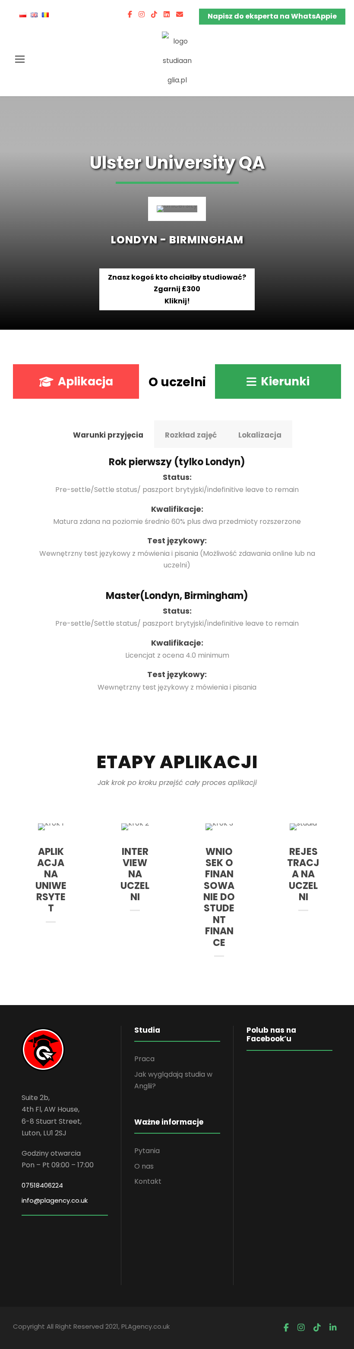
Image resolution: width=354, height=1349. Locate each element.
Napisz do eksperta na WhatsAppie (272, 16)
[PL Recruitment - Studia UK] (177, 60)
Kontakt (147, 1181)
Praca (144, 1059)
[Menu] (20, 59)
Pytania (147, 1151)
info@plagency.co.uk (55, 1200)
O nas (144, 1166)
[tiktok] (154, 14)
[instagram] (142, 14)
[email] (179, 14)
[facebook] (130, 14)
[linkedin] (167, 14)
